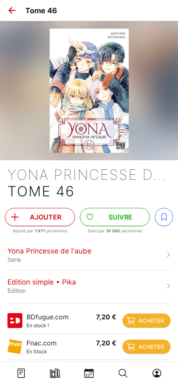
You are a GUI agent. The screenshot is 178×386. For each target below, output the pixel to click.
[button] (12, 10)
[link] (89, 255)
